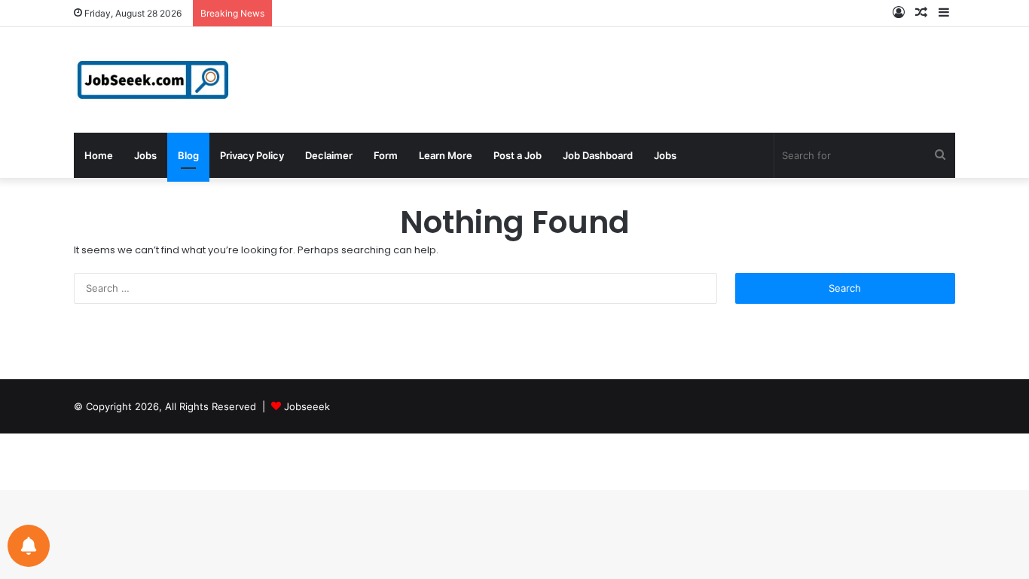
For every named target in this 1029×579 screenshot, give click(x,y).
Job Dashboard (598, 155)
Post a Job (517, 155)
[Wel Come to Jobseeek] (154, 80)
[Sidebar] (944, 13)
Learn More (445, 155)
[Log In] (898, 13)
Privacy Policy (252, 155)
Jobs (145, 155)
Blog (188, 155)
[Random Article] (921, 13)
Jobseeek (307, 406)
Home (98, 155)
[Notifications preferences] (29, 546)
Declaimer (329, 155)
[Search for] (940, 155)
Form (386, 155)
